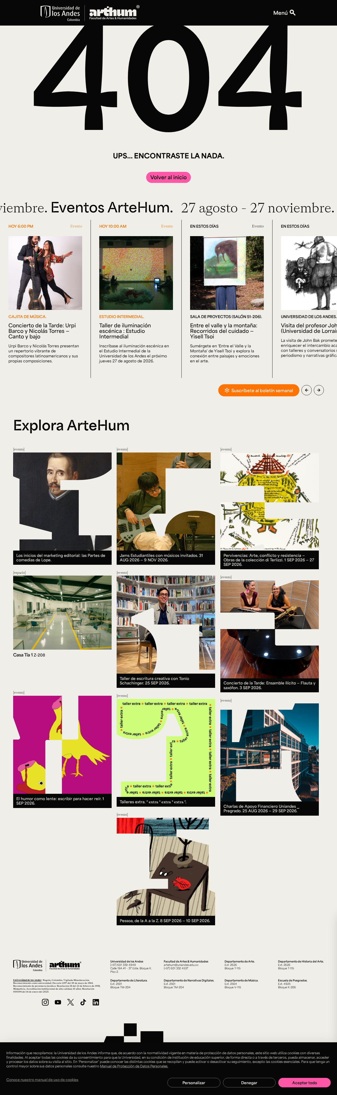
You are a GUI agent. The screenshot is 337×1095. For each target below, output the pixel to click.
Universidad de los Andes (27, 980)
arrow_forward (318, 390)
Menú (280, 12)
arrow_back (306, 390)
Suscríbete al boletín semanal (262, 390)
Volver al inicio (168, 177)
